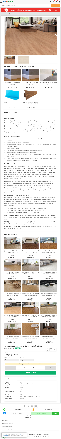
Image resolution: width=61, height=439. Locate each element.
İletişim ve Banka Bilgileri (7, 423)
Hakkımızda (5, 420)
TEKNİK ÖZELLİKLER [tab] (11, 379)
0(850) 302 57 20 (30, 417)
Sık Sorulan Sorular (47, 409)
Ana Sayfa (3, 14)
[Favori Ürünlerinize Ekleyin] (51, 349)
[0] (53, 2)
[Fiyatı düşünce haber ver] (47, 349)
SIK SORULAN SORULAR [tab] (25, 379)
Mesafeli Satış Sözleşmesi (8, 429)
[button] (56, 36)
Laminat (12, 14)
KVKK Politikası (5, 432)
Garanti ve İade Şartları (7, 426)
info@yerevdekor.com (18, 413)
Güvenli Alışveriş (18, 409)
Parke (7, 14)
